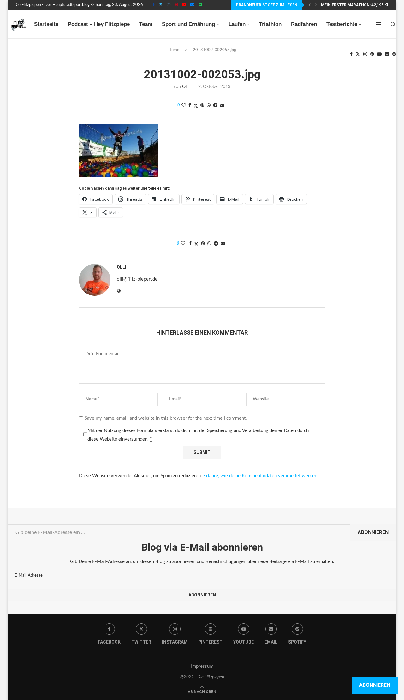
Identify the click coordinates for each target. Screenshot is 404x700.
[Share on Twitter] (195, 106)
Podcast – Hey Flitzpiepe (99, 24)
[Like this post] (183, 105)
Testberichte (341, 24)
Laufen (237, 24)
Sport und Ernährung (188, 24)
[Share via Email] (222, 105)
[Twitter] (161, 5)
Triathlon (270, 24)
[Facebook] (153, 5)
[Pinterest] (176, 5)
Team (145, 24)
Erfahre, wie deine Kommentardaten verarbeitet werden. (260, 475)
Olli (185, 87)
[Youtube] (184, 5)
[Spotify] (200, 5)
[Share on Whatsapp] (209, 105)
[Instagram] (168, 5)
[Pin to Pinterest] (202, 105)
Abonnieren (373, 532)
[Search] (393, 24)
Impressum (202, 666)
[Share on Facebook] (189, 105)
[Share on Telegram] (215, 105)
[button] (309, 5)
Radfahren (304, 24)
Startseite (46, 24)
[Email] (192, 5)
